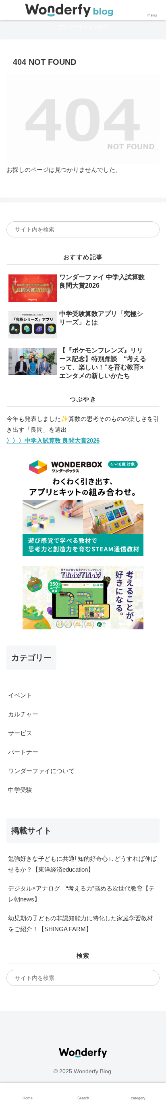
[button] (147, 229)
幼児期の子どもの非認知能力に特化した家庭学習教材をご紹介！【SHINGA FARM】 (80, 923)
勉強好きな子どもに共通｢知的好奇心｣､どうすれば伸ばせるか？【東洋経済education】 (82, 864)
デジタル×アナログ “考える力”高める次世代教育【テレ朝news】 (81, 894)
